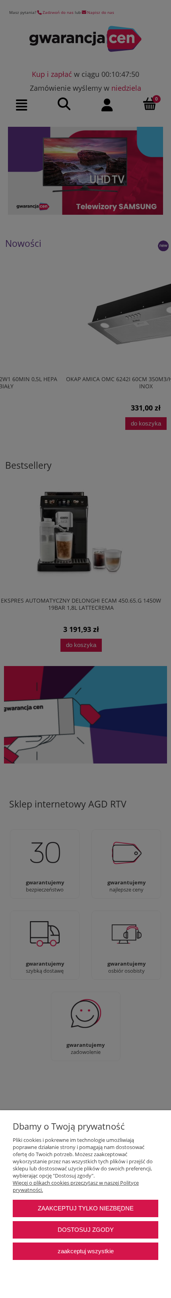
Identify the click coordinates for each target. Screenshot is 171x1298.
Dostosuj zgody (86, 1229)
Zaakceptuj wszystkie (86, 1251)
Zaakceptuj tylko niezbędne (86, 1208)
